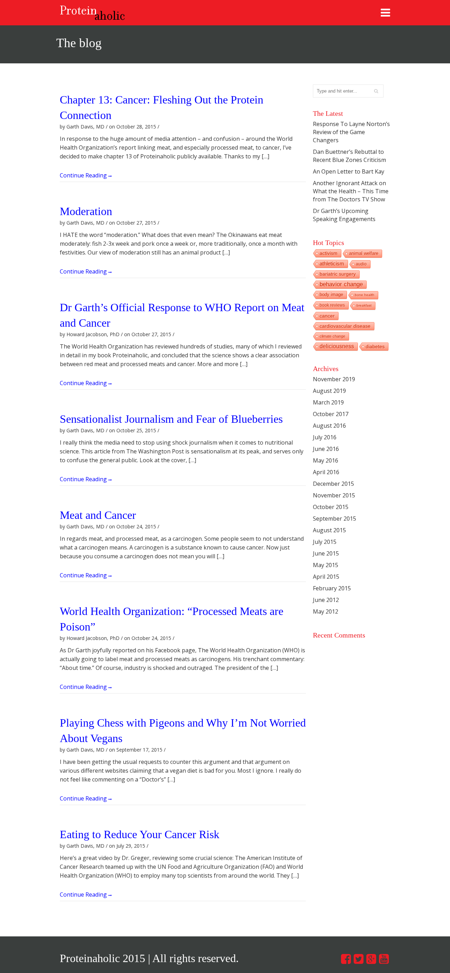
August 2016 (329, 425)
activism (329, 253)
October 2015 (330, 507)
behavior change (341, 284)
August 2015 (329, 530)
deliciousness (337, 346)
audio (361, 264)
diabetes (375, 346)
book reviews (332, 305)
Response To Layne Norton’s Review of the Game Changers (351, 132)
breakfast (364, 305)
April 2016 (326, 472)
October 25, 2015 (136, 430)
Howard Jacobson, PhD (93, 334)
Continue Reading (84, 174)
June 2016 (326, 449)
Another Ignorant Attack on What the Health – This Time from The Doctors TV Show (350, 191)
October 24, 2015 (136, 526)
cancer (327, 316)
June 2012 (326, 600)
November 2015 (334, 495)
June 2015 (326, 553)
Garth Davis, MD (85, 126)
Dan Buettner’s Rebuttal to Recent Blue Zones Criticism (349, 156)
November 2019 (334, 379)
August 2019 (329, 391)
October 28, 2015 (136, 126)
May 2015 (325, 565)
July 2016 (324, 437)
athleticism (332, 263)
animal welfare (363, 253)
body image (331, 294)
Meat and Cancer (98, 515)
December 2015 (333, 484)
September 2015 (334, 518)
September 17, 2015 (139, 749)
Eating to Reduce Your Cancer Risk (139, 834)
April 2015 (326, 576)
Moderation (86, 211)
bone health (364, 295)
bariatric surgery (338, 274)
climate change (332, 336)
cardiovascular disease (345, 326)
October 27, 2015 (136, 222)
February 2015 (332, 588)
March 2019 (328, 402)
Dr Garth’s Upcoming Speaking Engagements (344, 215)
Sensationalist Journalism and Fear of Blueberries (171, 419)
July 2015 (324, 542)
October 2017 (330, 414)
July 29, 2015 (130, 845)
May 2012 (325, 611)
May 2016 (325, 460)
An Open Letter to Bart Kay (348, 171)
